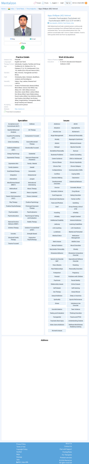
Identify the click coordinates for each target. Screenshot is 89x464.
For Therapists (67, 455)
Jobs (18, 460)
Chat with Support (66, 449)
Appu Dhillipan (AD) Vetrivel (59, 15)
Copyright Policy (21, 449)
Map (13, 39)
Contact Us (68, 446)
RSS (19, 462)
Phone (23, 43)
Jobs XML (25, 462)
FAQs (18, 454)
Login (62, 3)
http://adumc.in (19, 109)
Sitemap (19, 457)
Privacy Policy (21, 444)
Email (33, 39)
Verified (19, 452)
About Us (69, 444)
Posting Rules (67, 452)
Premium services (66, 458)
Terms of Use (20, 447)
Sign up (68, 3)
